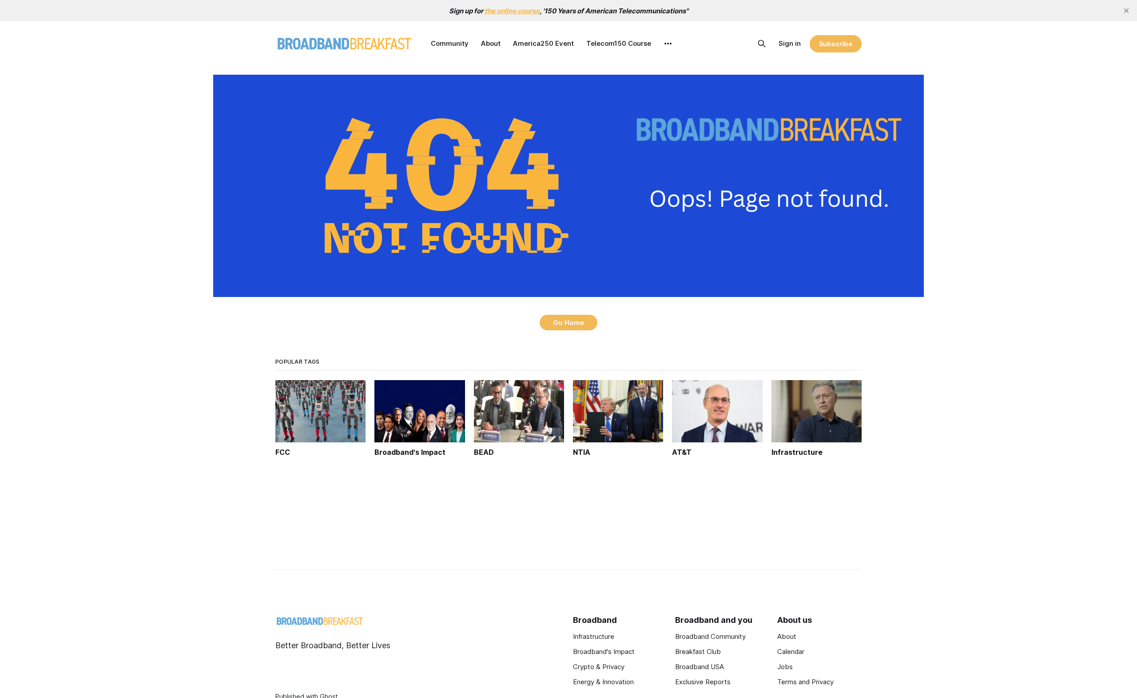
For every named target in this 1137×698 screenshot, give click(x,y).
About (491, 43)
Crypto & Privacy (598, 666)
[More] (668, 43)
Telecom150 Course (618, 43)
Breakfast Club (698, 651)
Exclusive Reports (703, 682)
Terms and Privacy (805, 682)
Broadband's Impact (604, 651)
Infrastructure (593, 636)
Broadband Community (710, 636)
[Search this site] (762, 43)
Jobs (785, 666)
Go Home (568, 322)
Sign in (790, 43)
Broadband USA (699, 666)
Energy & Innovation (603, 682)
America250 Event (543, 43)
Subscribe (835, 44)
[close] (1126, 11)
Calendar (790, 651)
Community (450, 43)
